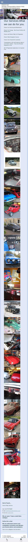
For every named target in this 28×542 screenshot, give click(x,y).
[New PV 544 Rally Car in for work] (12, 375)
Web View (23, 537)
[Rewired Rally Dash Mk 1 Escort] (12, 243)
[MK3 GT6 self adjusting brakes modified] (12, 358)
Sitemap (9, 536)
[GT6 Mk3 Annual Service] (12, 325)
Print (5, 536)
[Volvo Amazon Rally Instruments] (12, 95)
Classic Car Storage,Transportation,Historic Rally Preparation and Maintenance (13, 6)
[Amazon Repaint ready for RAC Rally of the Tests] (12, 440)
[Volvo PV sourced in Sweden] (12, 226)
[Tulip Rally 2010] (12, 111)
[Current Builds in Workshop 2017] (12, 193)
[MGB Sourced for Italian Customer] (12, 424)
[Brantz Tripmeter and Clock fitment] (12, 391)
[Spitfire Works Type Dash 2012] (12, 144)
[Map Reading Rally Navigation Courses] (12, 276)
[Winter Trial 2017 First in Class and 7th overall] (12, 309)
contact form (10, 512)
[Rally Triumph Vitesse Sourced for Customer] (12, 160)
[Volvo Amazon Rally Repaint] (12, 408)
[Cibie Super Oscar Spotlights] (12, 259)
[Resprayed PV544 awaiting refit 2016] (12, 210)
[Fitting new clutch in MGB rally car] (12, 457)
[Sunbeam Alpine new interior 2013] (12, 177)
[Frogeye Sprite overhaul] (12, 78)
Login (24, 535)
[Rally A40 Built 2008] (12, 127)
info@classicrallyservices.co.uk (13, 510)
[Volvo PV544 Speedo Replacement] (12, 490)
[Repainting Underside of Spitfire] (12, 62)
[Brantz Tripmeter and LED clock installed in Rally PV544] (12, 292)
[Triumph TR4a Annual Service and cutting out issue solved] (12, 342)
